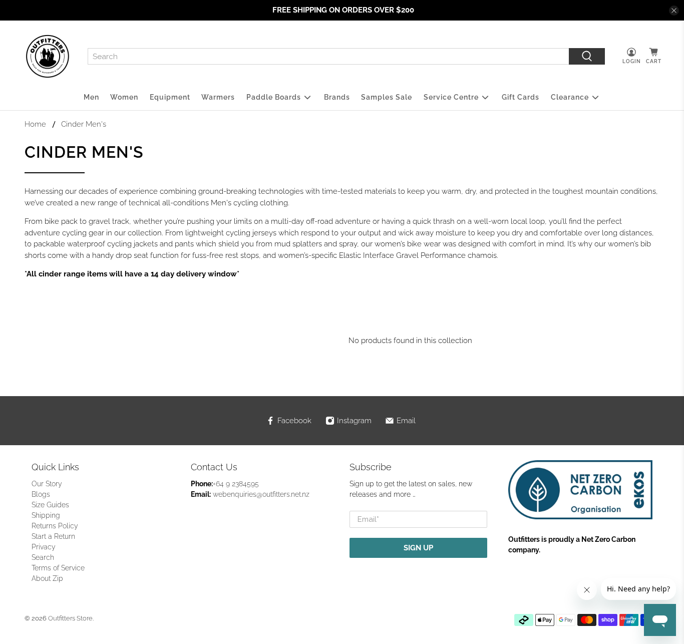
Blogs (41, 494)
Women (124, 97)
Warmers (218, 97)
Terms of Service (58, 568)
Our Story (47, 484)
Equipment (170, 97)
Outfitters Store (70, 618)
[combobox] (328, 56)
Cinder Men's (83, 124)
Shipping (46, 515)
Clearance (570, 97)
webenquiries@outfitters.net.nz (261, 494)
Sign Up (418, 547)
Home (35, 124)
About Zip (47, 578)
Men (91, 97)
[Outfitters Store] (48, 56)
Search (43, 557)
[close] (674, 11)
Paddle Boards (273, 97)
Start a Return (53, 536)
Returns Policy (55, 526)
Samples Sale (386, 97)
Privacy (44, 547)
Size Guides (50, 505)
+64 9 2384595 (236, 484)
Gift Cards (520, 97)
